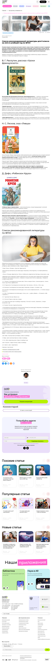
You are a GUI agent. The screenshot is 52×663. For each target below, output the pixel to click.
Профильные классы (22, 624)
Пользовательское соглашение (25, 659)
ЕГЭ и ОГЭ (22, 6)
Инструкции (28, 6)
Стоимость (40, 626)
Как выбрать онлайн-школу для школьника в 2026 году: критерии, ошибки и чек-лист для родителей (9, 546)
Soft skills (15, 6)
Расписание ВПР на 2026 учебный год (41, 478)
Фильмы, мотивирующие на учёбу (11, 349)
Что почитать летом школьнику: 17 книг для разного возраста (8, 479)
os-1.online (13, 609)
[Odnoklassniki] (11, 363)
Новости (39, 467)
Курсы (39, 637)
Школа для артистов (22, 627)
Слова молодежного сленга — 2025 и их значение (42, 512)
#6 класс (26, 382)
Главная (4, 10)
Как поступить (40, 623)
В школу (43, 1)
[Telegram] (6, 363)
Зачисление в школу (5, 626)
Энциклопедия (40, 624)
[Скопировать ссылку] (14, 363)
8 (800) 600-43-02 (5, 599)
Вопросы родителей (41, 619)
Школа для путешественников (24, 629)
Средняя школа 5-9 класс (23, 621)
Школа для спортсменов (23, 631)
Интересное (35, 6)
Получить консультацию (26, 401)
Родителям (6, 500)
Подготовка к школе (5, 623)
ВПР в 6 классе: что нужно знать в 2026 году (25, 478)
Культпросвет (43, 6)
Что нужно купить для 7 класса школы (12, 351)
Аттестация (4, 621)
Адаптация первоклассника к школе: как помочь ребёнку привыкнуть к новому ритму (42, 546)
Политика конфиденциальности (25, 655)
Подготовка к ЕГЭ (41, 631)
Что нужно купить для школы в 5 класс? (25, 512)
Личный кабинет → (8, 646)
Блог (38, 621)
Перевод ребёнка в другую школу (44, 639)
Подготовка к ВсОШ (41, 634)
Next (48, 460)
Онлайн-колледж (5, 632)
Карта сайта (34, 659)
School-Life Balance (7, 6)
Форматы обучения (5, 627)
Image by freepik (5, 353)
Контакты (39, 627)
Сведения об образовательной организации (25, 658)
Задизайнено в (47, 659)
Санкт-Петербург (6, 613)
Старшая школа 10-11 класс (24, 623)
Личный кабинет (5, 631)
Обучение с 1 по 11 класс (6, 624)
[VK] (3, 363)
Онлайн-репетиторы (42, 635)
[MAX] (8, 363)
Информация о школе (6, 619)
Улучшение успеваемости (15, 10)
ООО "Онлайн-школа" (6, 603)
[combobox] (28, 438)
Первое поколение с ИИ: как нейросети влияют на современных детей (25, 545)
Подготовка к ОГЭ (41, 632)
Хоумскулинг (21, 626)
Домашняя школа (5, 629)
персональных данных (34, 443)
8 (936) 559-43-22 (5, 600)
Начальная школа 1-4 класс (24, 619)
